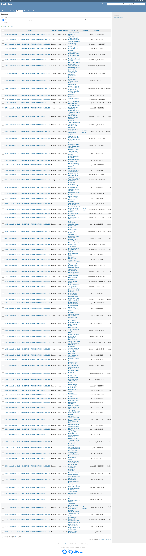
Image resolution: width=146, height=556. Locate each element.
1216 (6, 448)
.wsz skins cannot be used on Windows (73, 34)
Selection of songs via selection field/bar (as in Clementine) (74, 125)
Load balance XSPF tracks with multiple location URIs (73, 330)
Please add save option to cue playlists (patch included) (73, 238)
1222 (6, 80)
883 (6, 429)
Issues (19, 11)
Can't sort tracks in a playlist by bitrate (74, 448)
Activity (12, 11)
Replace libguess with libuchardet (73, 174)
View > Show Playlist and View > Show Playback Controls (73, 54)
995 (6, 514)
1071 (6, 336)
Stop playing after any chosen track (73, 99)
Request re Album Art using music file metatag (74, 165)
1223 (6, 277)
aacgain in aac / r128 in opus (73, 531)
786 (6, 217)
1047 (6, 99)
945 (6, 473)
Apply (5, 26)
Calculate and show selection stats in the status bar (73, 453)
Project (30, 30)
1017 (6, 209)
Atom (102, 539)
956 (6, 95)
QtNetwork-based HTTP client (73, 204)
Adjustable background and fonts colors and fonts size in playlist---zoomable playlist (73, 508)
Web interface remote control (72, 44)
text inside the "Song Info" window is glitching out (72, 73)
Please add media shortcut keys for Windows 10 (74, 244)
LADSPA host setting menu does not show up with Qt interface (74, 342)
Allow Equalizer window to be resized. (73, 493)
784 (6, 480)
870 (6, 54)
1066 (6, 493)
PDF (109, 539)
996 (6, 199)
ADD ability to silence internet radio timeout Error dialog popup (74, 526)
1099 (6, 259)
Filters (5, 17)
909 (6, 187)
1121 (6, 487)
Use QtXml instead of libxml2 (74, 59)
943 (6, 466)
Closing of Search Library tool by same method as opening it (73, 434)
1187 (6, 138)
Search (104, 4)
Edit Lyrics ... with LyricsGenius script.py (73, 402)
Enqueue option (73, 398)
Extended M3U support (73, 390)
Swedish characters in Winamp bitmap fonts (73, 80)
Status (6, 20)
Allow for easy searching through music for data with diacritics (74, 487)
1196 (6, 116)
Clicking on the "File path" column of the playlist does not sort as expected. (74, 442)
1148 (6, 145)
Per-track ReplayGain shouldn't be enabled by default (74, 259)
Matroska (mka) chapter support (73, 302)
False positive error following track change (72, 386)
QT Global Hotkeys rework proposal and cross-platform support (74, 209)
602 (6, 154)
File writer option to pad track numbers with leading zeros (73, 373)
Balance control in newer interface (74, 473)
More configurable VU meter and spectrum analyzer (74, 286)
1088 (6, 224)
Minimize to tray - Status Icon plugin (73, 299)
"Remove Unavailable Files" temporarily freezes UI (74, 180)
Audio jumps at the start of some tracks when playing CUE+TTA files (74, 480)
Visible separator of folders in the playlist (73, 48)
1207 (6, 402)
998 (6, 532)
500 (6, 359)
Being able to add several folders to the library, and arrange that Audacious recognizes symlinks (73, 466)
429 (6, 232)
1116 (6, 380)
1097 (6, 170)
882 (6, 425)
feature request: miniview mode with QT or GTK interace (73, 380)
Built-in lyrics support (72, 458)
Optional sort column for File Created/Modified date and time (73, 271)
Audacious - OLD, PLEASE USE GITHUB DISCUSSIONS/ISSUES (29, 34)
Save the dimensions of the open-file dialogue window (74, 145)
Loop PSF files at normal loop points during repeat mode (74, 323)
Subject (73, 30)
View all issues (118, 18)
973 (6, 108)
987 (6, 434)
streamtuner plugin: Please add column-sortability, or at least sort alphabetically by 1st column (74, 88)
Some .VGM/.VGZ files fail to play (73, 102)
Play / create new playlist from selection (73, 249)
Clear (11, 26)
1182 (6, 66)
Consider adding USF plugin (73, 429)
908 (6, 60)
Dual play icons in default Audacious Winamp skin (73, 407)
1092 (6, 160)
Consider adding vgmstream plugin (73, 425)
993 (6, 316)
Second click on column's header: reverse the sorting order (74, 138)
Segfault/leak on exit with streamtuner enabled (73, 131)
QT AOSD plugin (73, 213)
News (34, 11)
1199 (6, 349)
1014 (6, 103)
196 (6, 39)
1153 (6, 271)
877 (6, 238)
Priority (65, 30)
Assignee (85, 30)
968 (6, 323)
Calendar (27, 11)
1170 (6, 254)
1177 (6, 193)
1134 (6, 44)
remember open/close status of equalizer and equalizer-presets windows (73, 187)
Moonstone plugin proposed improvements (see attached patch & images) (74, 293)
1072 (6, 213)
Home (2, 0)
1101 (6, 244)
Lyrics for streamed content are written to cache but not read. (73, 316)
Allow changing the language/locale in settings (74, 499)
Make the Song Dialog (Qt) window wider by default (73, 308)
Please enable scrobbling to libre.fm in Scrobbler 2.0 (72, 232)
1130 (6, 365)
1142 (6, 281)
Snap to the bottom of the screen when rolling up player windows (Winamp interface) (74, 116)
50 (17, 537)
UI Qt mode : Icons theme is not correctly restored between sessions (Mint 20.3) (74, 66)
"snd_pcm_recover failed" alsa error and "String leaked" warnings (74, 108)
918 (6, 174)
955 (6, 398)
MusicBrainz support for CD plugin (72, 281)
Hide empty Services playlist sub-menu (73, 355)
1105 (6, 342)
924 (6, 265)
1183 (6, 299)
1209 (6, 407)
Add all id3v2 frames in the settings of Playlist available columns (74, 520)
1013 (6, 165)
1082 (6, 373)
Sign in (137, 0)
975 (6, 131)
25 (15, 537)
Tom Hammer (84, 507)
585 (6, 180)
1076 (6, 508)
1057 (6, 303)
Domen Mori (84, 209)
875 (6, 390)
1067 (6, 395)
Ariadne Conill (84, 131)
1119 (6, 526)
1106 (6, 419)
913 (6, 250)
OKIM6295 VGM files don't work (73, 276)
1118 (6, 442)
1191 (6, 286)
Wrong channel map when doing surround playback (74, 39)
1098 (6, 355)
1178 (6, 73)
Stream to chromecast (72, 95)
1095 (6, 412)
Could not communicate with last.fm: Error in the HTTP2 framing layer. (74, 419)
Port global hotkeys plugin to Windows (73, 217)
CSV (106, 539)
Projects (7, 0)
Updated (97, 30)
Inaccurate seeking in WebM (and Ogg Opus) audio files (73, 349)
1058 (6, 499)
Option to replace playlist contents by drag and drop (73, 265)
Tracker (54, 30)
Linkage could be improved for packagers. (73, 336)
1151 (6, 330)
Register (142, 0)
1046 (6, 520)
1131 (6, 125)
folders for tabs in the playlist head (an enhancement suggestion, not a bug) (73, 366)
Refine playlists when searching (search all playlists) (73, 199)
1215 (6, 293)
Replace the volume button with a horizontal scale (74, 170)
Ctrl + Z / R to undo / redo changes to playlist (74, 412)
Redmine (67, 544)
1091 (6, 458)
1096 (6, 453)
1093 (6, 308)
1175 (6, 386)
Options (6, 22)
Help (11, 0)
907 (6, 204)
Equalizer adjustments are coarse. (73, 394)
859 (6, 34)
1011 (6, 48)
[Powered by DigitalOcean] (73, 553)
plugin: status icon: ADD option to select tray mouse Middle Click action (74, 224)
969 (6, 88)
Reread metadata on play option (73, 160)
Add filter (85, 19)
